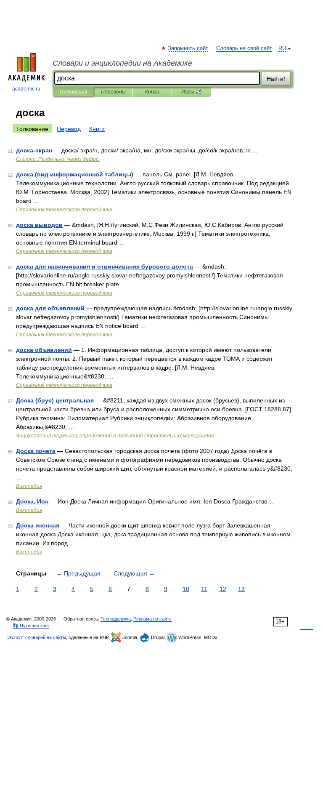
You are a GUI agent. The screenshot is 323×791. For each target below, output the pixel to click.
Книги (152, 92)
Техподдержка (116, 618)
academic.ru (26, 89)
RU (282, 48)
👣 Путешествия (31, 625)
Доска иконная (37, 525)
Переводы (113, 92)
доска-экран (34, 150)
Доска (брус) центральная (55, 400)
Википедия (29, 486)
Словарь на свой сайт (244, 48)
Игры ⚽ (191, 92)
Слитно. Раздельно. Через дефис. (58, 159)
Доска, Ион (32, 501)
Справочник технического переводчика (64, 210)
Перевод (69, 128)
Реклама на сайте (152, 618)
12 (223, 589)
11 (204, 589)
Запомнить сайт (188, 48)
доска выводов (39, 224)
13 (241, 589)
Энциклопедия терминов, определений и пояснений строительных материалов (115, 436)
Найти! (276, 78)
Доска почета (36, 450)
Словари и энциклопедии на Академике (122, 63)
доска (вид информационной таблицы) (75, 174)
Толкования (73, 92)
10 (186, 589)
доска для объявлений (51, 308)
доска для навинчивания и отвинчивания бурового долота (104, 266)
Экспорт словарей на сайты (36, 637)
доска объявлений (44, 349)
